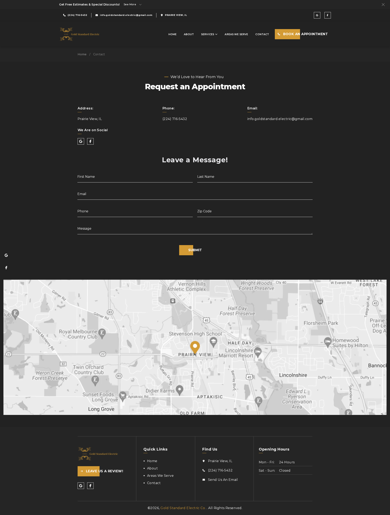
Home (172, 34)
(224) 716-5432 (174, 119)
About (189, 34)
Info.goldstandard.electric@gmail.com (279, 119)
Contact (262, 34)
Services (207, 34)
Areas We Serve (236, 34)
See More (130, 4)
